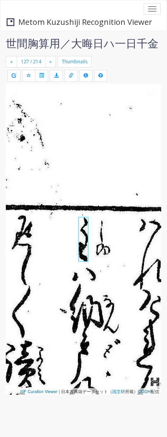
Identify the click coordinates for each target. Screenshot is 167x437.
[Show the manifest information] (85, 76)
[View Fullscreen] (16, 123)
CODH (144, 391)
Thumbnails (74, 61)
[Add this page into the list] (28, 76)
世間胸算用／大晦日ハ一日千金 (82, 43)
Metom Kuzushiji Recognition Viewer (85, 22)
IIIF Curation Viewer (38, 391)
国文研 (118, 391)
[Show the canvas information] (71, 76)
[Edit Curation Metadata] (14, 76)
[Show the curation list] (41, 76)
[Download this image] (56, 76)
